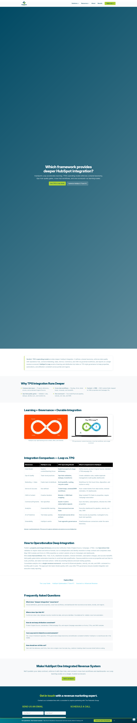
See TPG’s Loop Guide (57, 183)
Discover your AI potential (102, 720)
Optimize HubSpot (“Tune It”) (77, 183)
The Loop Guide (45, 583)
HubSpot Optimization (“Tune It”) (63, 583)
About (93, 3)
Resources (84, 3)
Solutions (75, 3)
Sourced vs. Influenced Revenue (86, 583)
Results (100, 3)
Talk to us (109, 3)
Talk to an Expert (68, 678)
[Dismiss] (114, 720)
